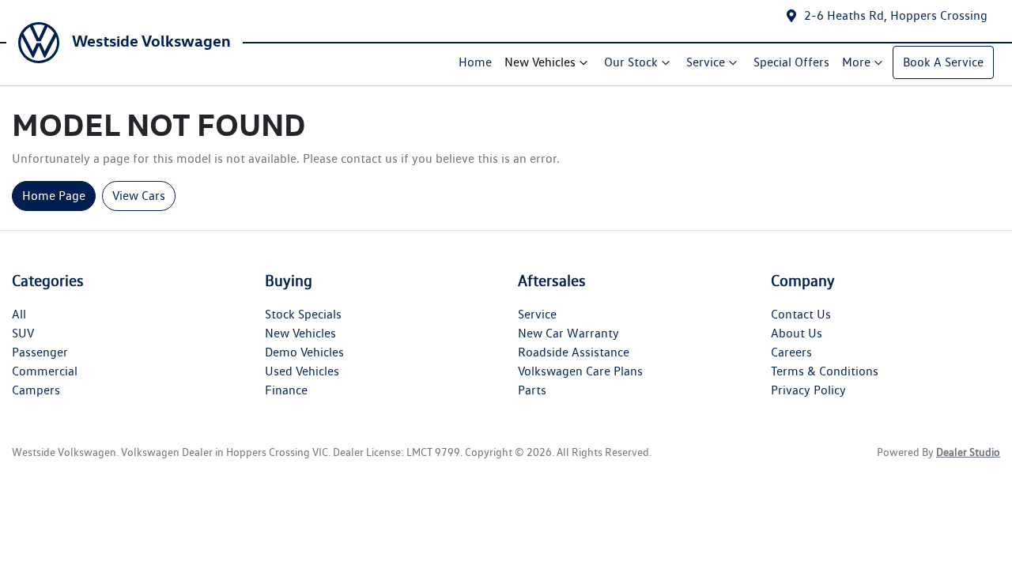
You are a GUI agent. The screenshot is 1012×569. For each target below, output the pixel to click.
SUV (23, 333)
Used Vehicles (302, 371)
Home (475, 62)
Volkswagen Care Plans (580, 371)
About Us (796, 333)
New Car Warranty (568, 333)
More (856, 62)
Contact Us (801, 314)
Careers (791, 352)
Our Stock (631, 62)
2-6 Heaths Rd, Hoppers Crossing (895, 15)
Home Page (53, 195)
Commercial (44, 371)
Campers (36, 390)
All (19, 314)
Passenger (40, 352)
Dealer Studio (968, 452)
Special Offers (791, 62)
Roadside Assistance (573, 352)
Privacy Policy (808, 390)
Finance (286, 390)
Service (705, 62)
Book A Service (943, 62)
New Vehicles (540, 62)
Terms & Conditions (824, 371)
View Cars (138, 195)
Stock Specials (303, 314)
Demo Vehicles (304, 352)
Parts (532, 390)
